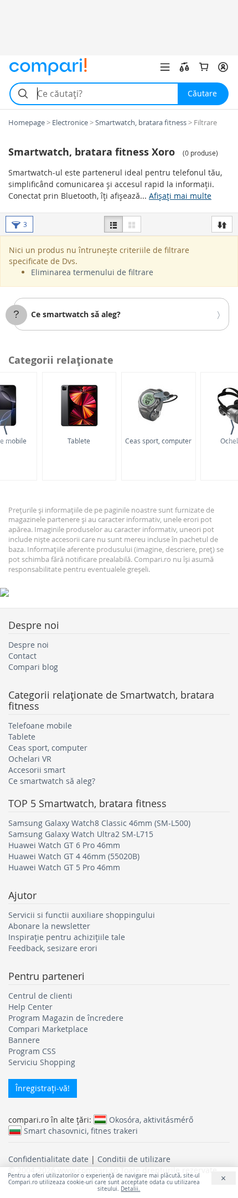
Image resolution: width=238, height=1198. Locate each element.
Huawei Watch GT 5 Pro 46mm (64, 867)
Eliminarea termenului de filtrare (92, 272)
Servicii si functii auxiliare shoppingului (81, 915)
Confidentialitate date (48, 1159)
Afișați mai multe (180, 195)
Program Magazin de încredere (65, 1018)
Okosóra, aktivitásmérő (151, 1119)
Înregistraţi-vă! (42, 1088)
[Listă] (113, 224)
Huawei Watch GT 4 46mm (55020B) (73, 856)
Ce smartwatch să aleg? (76, 314)
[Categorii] (165, 67)
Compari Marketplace (48, 1029)
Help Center (30, 1006)
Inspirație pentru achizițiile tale (66, 937)
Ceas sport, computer (158, 440)
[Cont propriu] (223, 67)
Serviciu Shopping (41, 1062)
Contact (22, 655)
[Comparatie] (184, 67)
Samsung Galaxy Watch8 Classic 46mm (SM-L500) (99, 823)
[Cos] (203, 67)
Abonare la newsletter (49, 926)
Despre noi (28, 644)
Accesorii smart (36, 770)
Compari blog (33, 667)
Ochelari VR (29, 758)
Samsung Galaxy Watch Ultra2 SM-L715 (80, 834)
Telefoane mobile (40, 725)
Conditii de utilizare (133, 1159)
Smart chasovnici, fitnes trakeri (81, 1130)
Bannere (24, 1040)
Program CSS (32, 1051)
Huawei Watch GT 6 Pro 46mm (64, 845)
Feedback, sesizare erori (52, 948)
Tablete (79, 440)
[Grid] (131, 224)
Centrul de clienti (40, 995)
